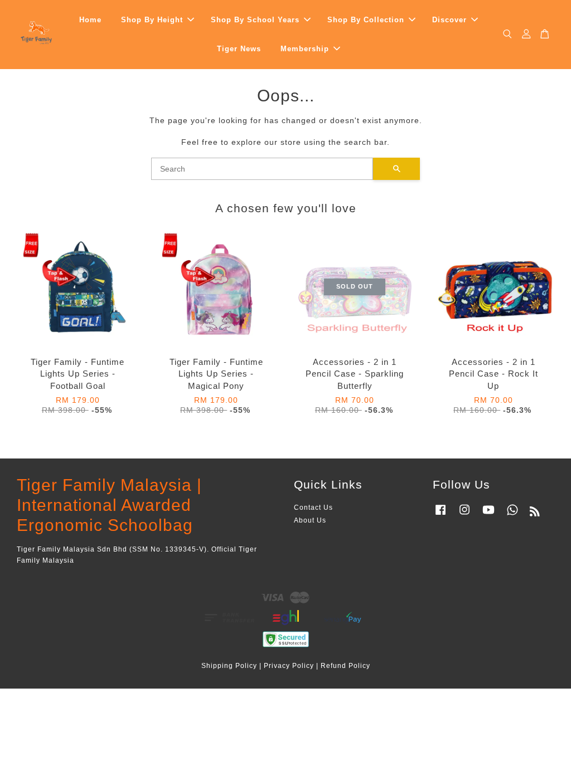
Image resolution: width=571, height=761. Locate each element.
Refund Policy (345, 666)
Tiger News (239, 49)
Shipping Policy (229, 666)
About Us (310, 520)
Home (90, 20)
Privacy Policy (289, 666)
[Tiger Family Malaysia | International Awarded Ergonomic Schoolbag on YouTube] (488, 515)
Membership (304, 49)
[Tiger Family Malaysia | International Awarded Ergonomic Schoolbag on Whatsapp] (512, 515)
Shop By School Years (255, 20)
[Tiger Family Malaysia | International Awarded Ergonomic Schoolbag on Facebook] (440, 515)
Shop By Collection (365, 20)
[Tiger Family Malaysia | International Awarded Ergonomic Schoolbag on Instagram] (464, 515)
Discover (449, 20)
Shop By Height (152, 20)
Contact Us (313, 507)
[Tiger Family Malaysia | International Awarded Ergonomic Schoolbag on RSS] (535, 514)
